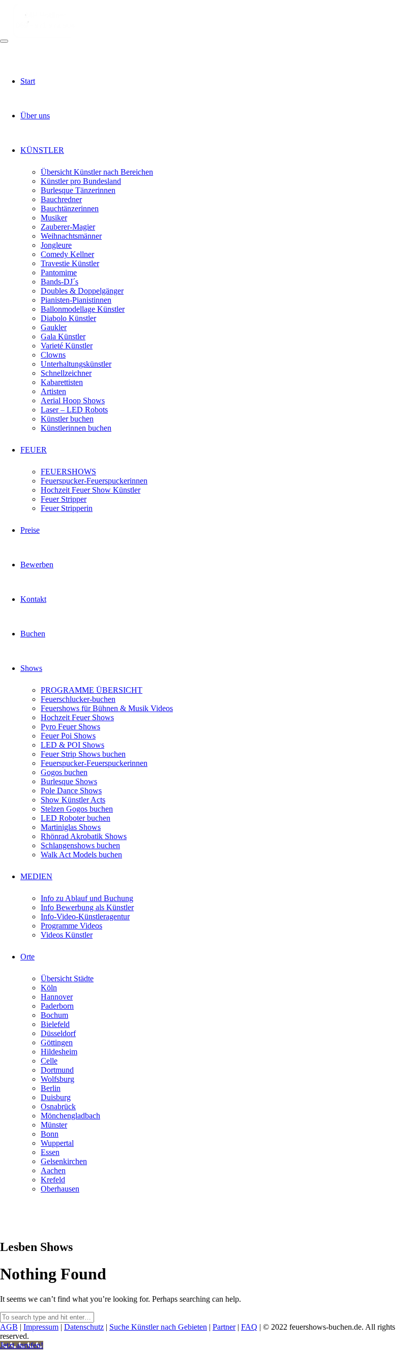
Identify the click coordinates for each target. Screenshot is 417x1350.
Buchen (32, 633)
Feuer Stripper (63, 499)
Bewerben (36, 564)
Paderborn (57, 1006)
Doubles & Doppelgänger (82, 290)
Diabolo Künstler (68, 318)
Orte (27, 956)
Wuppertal (57, 1143)
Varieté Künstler (67, 345)
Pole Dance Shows (71, 790)
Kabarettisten (62, 382)
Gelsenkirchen (64, 1161)
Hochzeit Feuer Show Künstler (90, 490)
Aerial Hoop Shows (73, 400)
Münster (54, 1124)
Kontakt (33, 599)
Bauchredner (61, 199)
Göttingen (57, 1042)
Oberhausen (60, 1188)
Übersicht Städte (67, 978)
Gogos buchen (64, 772)
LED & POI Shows (72, 745)
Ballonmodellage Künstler (83, 309)
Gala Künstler (63, 336)
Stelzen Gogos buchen (77, 809)
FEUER (33, 449)
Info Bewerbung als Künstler (87, 907)
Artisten (53, 391)
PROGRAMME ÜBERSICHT (91, 690)
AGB (9, 1327)
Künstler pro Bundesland (81, 181)
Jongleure (56, 245)
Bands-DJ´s (59, 281)
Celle (49, 1060)
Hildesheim (59, 1051)
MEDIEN (36, 876)
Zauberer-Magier (68, 226)
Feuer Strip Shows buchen (83, 754)
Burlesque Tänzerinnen (78, 190)
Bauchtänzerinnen (70, 208)
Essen (50, 1152)
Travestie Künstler (70, 263)
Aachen (53, 1170)
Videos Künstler (67, 934)
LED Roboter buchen (75, 818)
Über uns (35, 115)
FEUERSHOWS (68, 471)
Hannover (57, 996)
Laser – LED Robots (74, 409)
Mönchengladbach (70, 1115)
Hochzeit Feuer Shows (77, 717)
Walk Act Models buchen (81, 854)
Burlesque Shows (69, 781)
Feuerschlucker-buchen (78, 699)
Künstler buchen (67, 418)
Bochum (54, 1015)
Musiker (54, 217)
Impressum (40, 1327)
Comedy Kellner (67, 254)
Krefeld (53, 1179)
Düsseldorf (58, 1033)
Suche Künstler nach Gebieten (158, 1327)
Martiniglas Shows (71, 827)
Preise (30, 530)
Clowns (53, 354)
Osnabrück (58, 1106)
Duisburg (56, 1097)
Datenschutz (84, 1327)
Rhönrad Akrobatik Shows (84, 836)
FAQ (249, 1327)
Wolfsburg (57, 1079)
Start (27, 81)
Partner (224, 1327)
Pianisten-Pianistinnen (76, 300)
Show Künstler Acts (73, 799)
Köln (49, 987)
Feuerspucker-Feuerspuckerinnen (94, 480)
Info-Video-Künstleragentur (85, 916)
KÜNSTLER (42, 150)
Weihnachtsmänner (71, 236)
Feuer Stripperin (67, 508)
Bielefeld (55, 1024)
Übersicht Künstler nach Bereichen (97, 172)
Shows (31, 668)
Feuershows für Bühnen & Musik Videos (107, 708)
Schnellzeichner (66, 373)
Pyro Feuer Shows (70, 726)
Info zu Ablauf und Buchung (87, 898)
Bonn (49, 1134)
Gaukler (54, 327)
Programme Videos (71, 925)
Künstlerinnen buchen (76, 428)
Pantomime (59, 272)
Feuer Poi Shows (68, 735)
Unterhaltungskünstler (76, 364)
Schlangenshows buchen (80, 845)
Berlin (51, 1088)
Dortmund (57, 1070)
